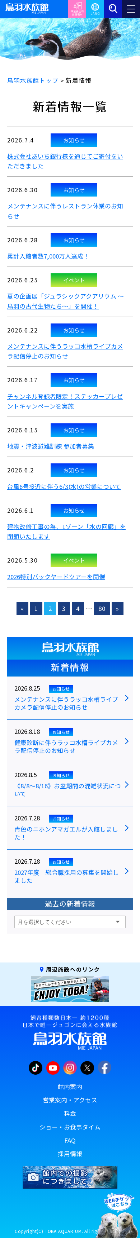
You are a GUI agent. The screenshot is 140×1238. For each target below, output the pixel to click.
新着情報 (70, 667)
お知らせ (74, 140)
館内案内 (70, 1086)
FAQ (70, 1140)
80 (102, 608)
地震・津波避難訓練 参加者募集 (50, 446)
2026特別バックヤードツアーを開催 (56, 576)
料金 (70, 1113)
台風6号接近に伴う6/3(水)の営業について (64, 486)
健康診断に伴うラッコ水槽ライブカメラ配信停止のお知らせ (66, 747)
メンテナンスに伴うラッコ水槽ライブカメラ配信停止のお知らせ (66, 703)
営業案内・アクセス (70, 1100)
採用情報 (70, 1153)
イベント (74, 280)
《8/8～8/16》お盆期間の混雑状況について (67, 790)
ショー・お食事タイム (70, 1127)
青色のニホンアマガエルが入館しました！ (66, 833)
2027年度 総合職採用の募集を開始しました (66, 877)
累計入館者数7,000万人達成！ (48, 256)
